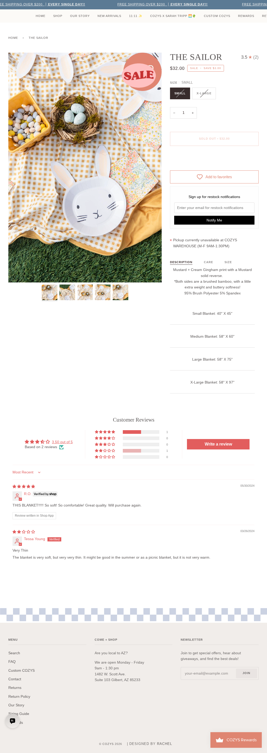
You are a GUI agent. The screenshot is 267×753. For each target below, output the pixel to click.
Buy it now (214, 160)
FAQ (12, 661)
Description (181, 262)
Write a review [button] (218, 444)
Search (14, 653)
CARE (208, 262)
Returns (14, 688)
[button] (105, 432)
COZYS (108, 743)
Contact (14, 679)
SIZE (228, 262)
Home (13, 37)
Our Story (16, 705)
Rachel (164, 744)
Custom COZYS (21, 670)
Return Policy (19, 696)
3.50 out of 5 (62, 442)
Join (246, 673)
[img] (24, 486)
